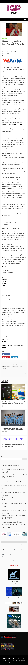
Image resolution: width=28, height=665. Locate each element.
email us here (5, 276)
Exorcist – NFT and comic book (14, 597)
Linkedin (14, 357)
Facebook (4, 279)
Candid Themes (20, 662)
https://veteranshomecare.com (9, 267)
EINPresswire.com (7, 76)
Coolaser (23, 660)
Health (4, 38)
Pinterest (6, 357)
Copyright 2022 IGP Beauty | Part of (11, 660)
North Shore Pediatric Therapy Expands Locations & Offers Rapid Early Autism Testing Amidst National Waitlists (13, 403)
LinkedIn (4, 283)
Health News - (6, 345)
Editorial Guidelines (6, 327)
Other (3, 285)
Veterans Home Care (17, 124)
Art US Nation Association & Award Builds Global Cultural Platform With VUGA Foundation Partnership (14, 487)
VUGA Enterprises (13, 581)
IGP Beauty (14, 13)
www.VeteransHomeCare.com (17, 221)
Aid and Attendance (10, 91)
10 (3, 549)
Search (2, 457)
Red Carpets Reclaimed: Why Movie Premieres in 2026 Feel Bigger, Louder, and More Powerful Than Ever (14, 505)
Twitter (4, 281)
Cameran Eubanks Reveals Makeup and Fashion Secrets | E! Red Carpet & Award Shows (12, 366)
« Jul (13, 560)
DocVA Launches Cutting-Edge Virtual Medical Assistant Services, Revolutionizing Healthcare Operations (12, 429)
